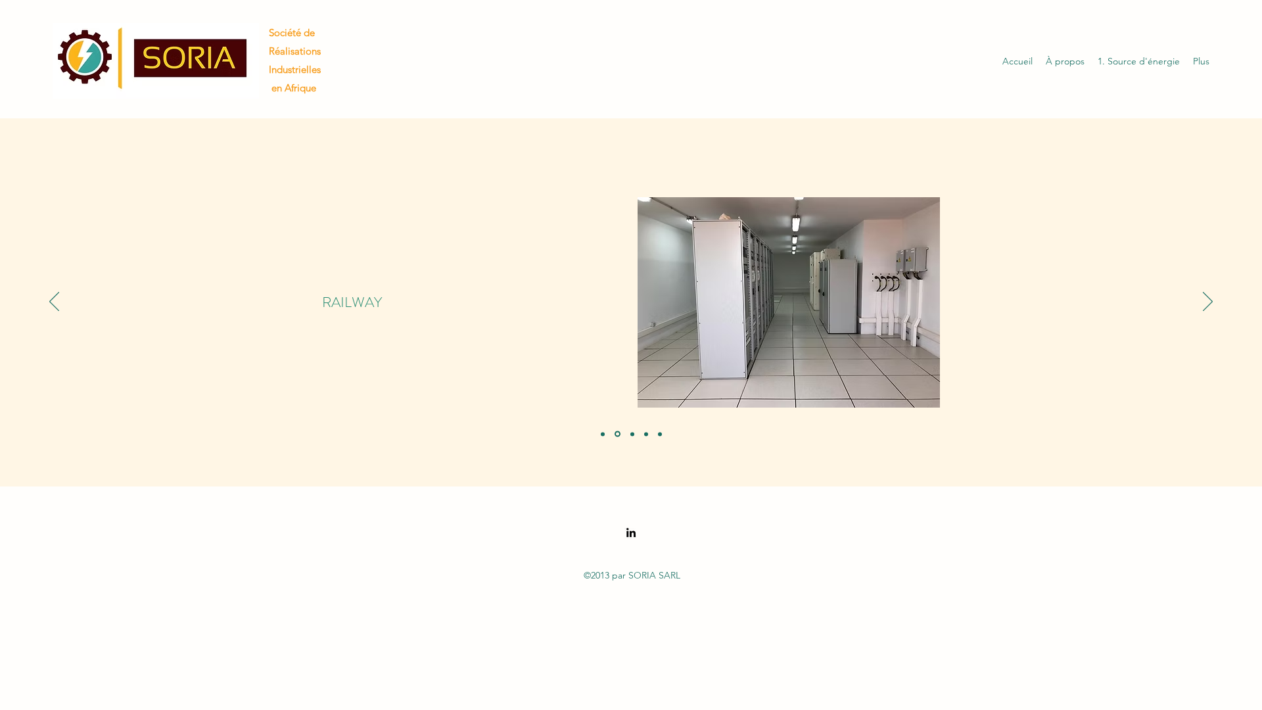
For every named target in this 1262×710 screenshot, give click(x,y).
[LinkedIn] (631, 532)
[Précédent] (54, 302)
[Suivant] (1208, 302)
